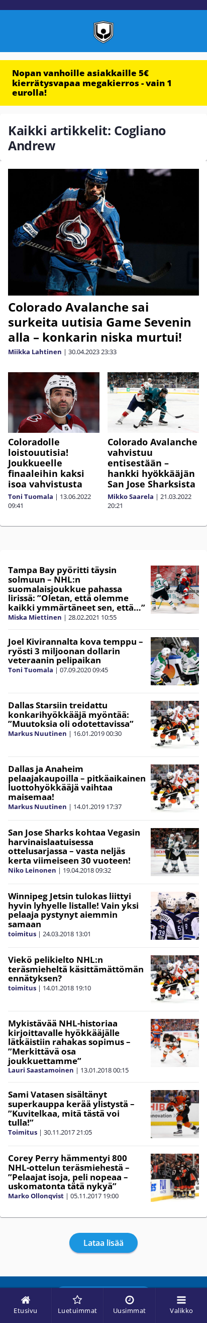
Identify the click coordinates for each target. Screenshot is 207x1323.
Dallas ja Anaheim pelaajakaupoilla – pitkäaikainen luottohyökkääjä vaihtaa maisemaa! (77, 783)
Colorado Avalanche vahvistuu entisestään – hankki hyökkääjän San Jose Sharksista (152, 463)
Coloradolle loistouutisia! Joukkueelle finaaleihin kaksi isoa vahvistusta (46, 463)
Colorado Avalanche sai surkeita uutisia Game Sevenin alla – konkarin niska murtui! (99, 322)
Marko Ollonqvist (36, 1195)
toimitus (22, 933)
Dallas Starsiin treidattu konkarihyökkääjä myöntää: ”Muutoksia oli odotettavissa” (71, 714)
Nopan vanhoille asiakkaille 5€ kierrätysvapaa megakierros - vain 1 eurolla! (92, 82)
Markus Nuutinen (37, 733)
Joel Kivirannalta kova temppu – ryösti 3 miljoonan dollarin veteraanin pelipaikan (75, 651)
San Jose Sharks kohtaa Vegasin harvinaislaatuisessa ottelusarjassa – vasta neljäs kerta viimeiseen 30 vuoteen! (74, 846)
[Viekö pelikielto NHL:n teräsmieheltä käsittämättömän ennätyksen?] (174, 979)
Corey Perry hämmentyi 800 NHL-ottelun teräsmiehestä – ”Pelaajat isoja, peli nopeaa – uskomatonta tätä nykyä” (69, 1172)
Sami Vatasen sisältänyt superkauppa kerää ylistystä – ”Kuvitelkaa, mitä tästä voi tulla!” (71, 1108)
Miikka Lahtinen (35, 351)
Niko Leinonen (32, 870)
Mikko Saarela (131, 496)
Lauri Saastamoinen (41, 1070)
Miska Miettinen (35, 617)
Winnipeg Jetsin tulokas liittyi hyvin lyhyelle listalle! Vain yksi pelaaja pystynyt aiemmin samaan (73, 910)
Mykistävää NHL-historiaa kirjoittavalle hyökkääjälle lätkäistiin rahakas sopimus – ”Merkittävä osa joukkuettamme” (69, 1042)
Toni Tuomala (30, 496)
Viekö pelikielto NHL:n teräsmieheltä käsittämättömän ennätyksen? (76, 969)
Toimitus (22, 1132)
